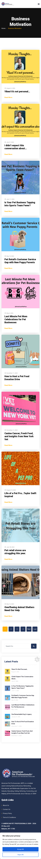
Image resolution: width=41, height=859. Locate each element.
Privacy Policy (7, 813)
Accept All (20, 849)
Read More (8, 97)
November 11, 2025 (12, 373)
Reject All (20, 854)
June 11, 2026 (10, 199)
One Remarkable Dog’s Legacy (21, 714)
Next (28, 629)
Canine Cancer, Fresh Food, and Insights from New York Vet (18, 436)
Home (3, 28)
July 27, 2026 (10, 142)
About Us (6, 805)
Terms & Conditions (9, 817)
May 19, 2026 (10, 256)
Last (35, 629)
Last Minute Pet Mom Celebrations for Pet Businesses (15, 319)
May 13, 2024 (10, 604)
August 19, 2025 (11, 490)
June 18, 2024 (10, 547)
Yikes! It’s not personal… (17, 91)
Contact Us (6, 809)
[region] (20, 846)
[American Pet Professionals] (7, 4)
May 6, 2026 (9, 313)
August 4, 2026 (10, 88)
